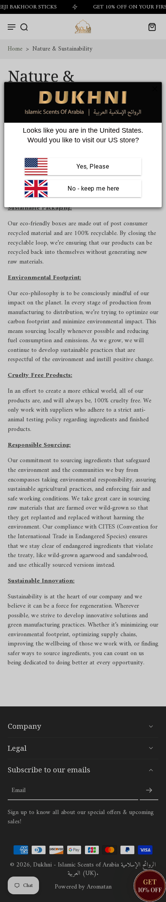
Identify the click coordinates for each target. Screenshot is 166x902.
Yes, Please (92, 166)
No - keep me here (92, 188)
